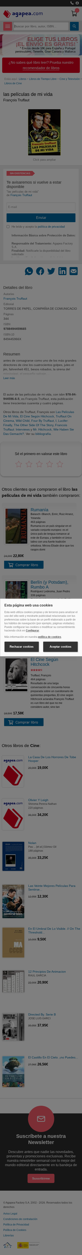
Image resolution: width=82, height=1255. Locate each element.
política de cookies (49, 637)
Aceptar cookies (60, 646)
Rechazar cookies (21, 646)
